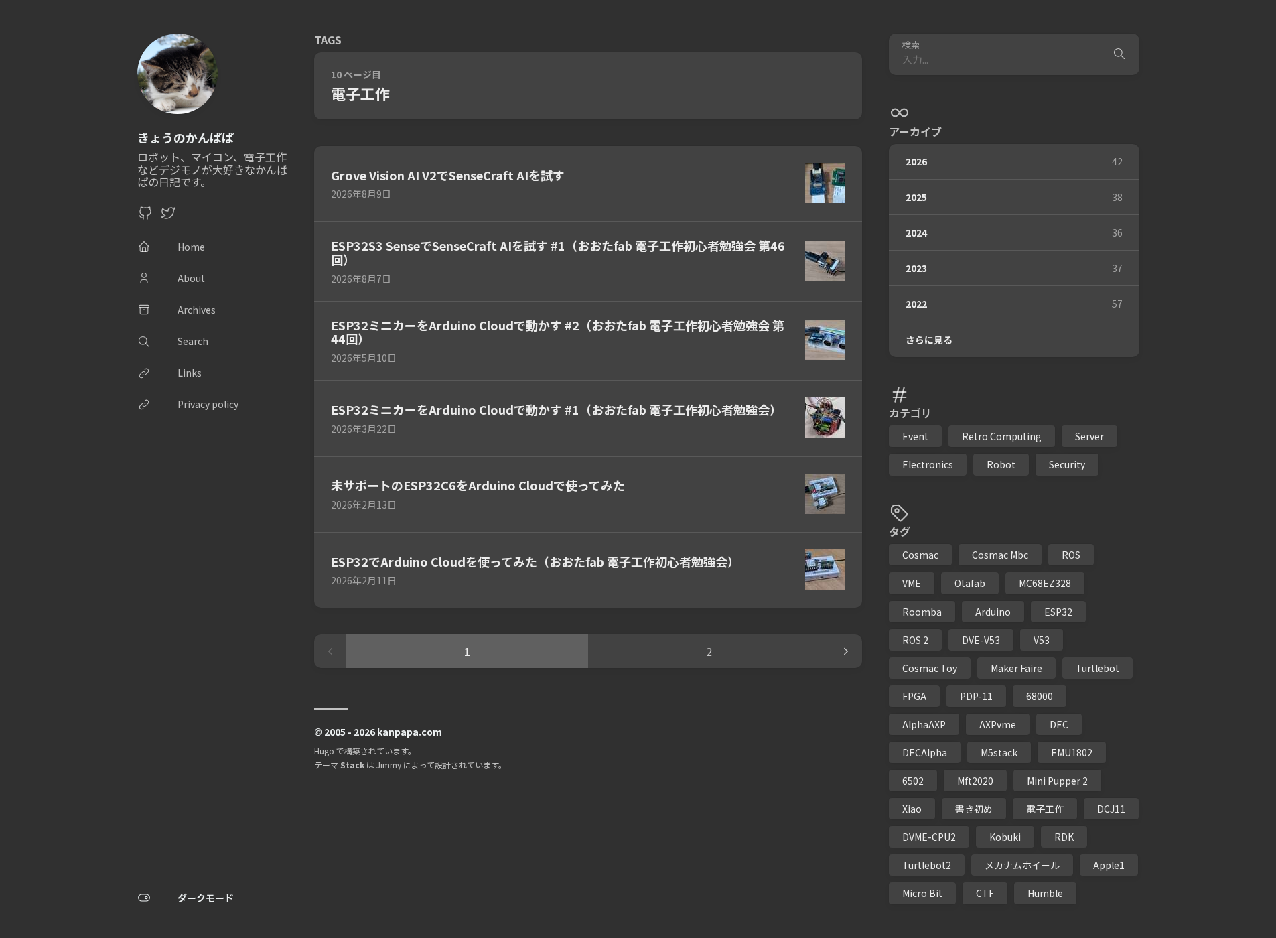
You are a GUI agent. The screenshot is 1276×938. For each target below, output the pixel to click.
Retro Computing (1002, 436)
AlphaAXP (924, 724)
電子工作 (1045, 808)
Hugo (324, 750)
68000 (1039, 696)
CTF (985, 893)
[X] (168, 216)
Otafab (969, 583)
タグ (899, 531)
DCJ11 (1111, 808)
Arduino (993, 611)
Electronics (927, 464)
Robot (1001, 464)
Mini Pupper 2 (1057, 780)
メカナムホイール (1022, 865)
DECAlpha (924, 752)
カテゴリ (910, 413)
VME (911, 583)
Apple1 (1109, 865)
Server (1089, 436)
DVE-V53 (981, 640)
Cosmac (920, 554)
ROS (1071, 554)
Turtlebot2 (926, 865)
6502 (913, 780)
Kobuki (1005, 837)
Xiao (912, 808)
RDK (1064, 837)
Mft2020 (975, 780)
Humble (1045, 893)
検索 (911, 45)
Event (915, 436)
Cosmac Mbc (1000, 554)
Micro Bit (922, 893)
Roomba (922, 611)
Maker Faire (1016, 668)
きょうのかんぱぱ (185, 137)
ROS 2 (915, 640)
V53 (1042, 640)
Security (1067, 464)
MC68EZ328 (1045, 583)
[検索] (1119, 54)
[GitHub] (145, 216)
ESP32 (1058, 611)
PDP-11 (976, 696)
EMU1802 (1071, 752)
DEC (1059, 724)
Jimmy (388, 764)
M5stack (999, 752)
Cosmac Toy (929, 668)
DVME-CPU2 (929, 837)
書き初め (974, 808)
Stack (352, 764)
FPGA (914, 696)
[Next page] (846, 651)
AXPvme (997, 724)
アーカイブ (915, 131)
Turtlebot (1097, 668)
